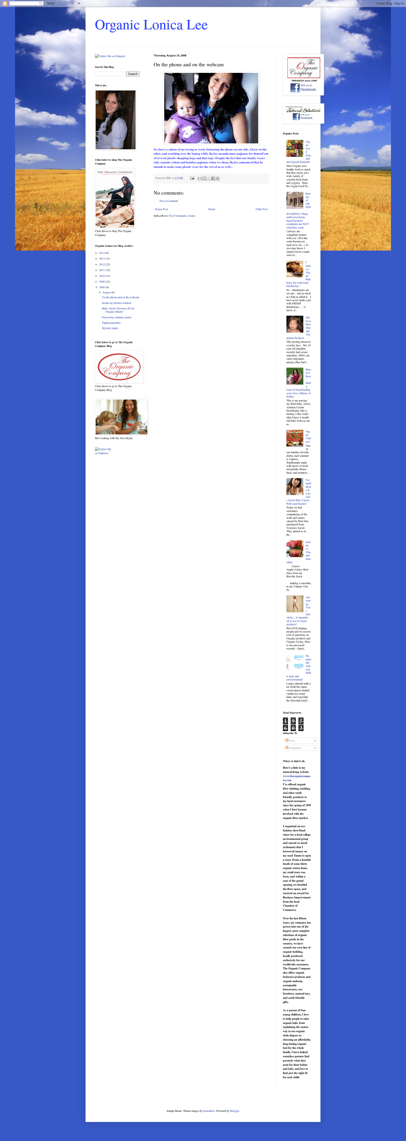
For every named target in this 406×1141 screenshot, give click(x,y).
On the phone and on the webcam (120, 297)
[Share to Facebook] (213, 178)
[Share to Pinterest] (217, 178)
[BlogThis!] (204, 178)
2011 (102, 270)
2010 (102, 276)
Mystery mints (110, 328)
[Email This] (199, 178)
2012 (102, 264)
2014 (102, 253)
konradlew (209, 1111)
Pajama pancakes (111, 322)
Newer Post (161, 209)
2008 (102, 287)
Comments (294, 748)
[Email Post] (192, 178)
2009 (102, 281)
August (106, 292)
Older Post (262, 209)
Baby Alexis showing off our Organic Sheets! (118, 309)
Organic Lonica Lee (151, 24)
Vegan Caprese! (308, 436)
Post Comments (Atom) (182, 215)
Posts (291, 740)
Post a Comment (169, 201)
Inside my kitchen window (117, 303)
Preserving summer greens (117, 317)
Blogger (234, 1111)
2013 (102, 258)
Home (211, 209)
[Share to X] (208, 178)
